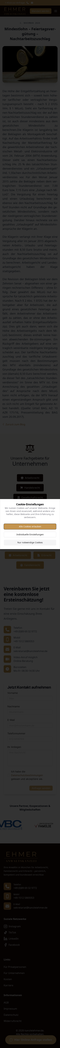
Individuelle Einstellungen (30, 534)
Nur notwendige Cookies (30, 542)
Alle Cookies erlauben (30, 526)
